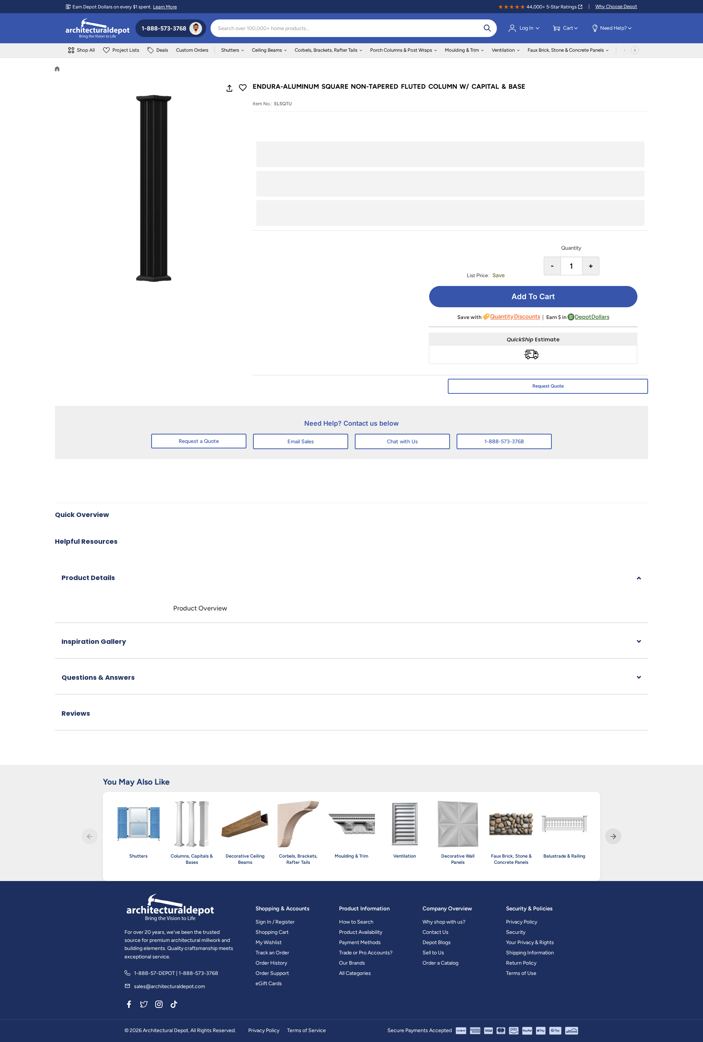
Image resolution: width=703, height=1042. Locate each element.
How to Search (356, 922)
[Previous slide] (89, 836)
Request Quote (548, 386)
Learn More (165, 7)
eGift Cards (269, 983)
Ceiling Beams (267, 50)
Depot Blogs (437, 942)
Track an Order (272, 953)
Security (515, 932)
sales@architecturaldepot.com (169, 986)
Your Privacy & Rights (530, 942)
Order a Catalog (440, 963)
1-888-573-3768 (504, 441)
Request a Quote (199, 441)
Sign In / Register (275, 922)
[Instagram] (159, 1005)
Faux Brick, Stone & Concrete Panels (566, 50)
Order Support (272, 973)
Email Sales (300, 441)
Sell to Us (433, 953)
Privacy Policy (521, 922)
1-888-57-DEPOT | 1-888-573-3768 (176, 973)
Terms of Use (521, 973)
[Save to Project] (242, 88)
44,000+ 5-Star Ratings (552, 6)
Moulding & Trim (462, 50)
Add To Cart (533, 296)
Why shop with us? (444, 922)
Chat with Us (402, 441)
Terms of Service (306, 1030)
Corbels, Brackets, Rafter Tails (326, 50)
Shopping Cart (272, 932)
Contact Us (436, 932)
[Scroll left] (625, 50)
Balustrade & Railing (564, 856)
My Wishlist (269, 942)
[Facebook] (128, 1005)
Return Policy (521, 963)
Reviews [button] (76, 713)
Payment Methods (360, 942)
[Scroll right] (635, 50)
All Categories (355, 973)
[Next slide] (613, 836)
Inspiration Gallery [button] (94, 641)
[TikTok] (174, 1005)
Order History (271, 963)
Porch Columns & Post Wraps (401, 50)
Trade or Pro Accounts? (366, 953)
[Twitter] (144, 1005)
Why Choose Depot (616, 6)
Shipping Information (530, 953)
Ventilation (503, 50)
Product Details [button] (88, 577)
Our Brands (352, 963)
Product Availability (360, 932)
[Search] (487, 28)
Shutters (230, 50)
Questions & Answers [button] (98, 677)
